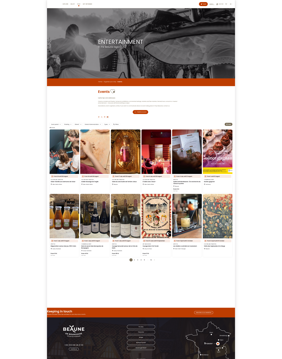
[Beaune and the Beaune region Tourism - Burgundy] (54, 4)
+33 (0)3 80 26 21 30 (73, 345)
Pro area (141, 327)
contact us (166, 106)
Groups (141, 337)
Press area (141, 332)
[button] (231, 4)
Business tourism (141, 342)
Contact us (74, 349)
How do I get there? (141, 348)
